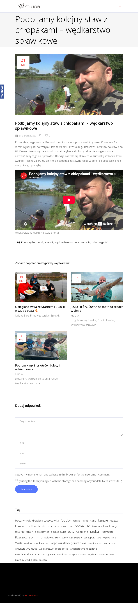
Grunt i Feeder (106, 320)
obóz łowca (93, 526)
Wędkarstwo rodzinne (27, 383)
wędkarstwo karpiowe (83, 325)
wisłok (28, 543)
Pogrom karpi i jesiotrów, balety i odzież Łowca (37, 367)
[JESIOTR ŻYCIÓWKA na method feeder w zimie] (97, 287)
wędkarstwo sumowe (101, 554)
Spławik (55, 315)
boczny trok (23, 520)
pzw (71, 531)
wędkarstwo (41, 543)
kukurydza (30, 242)
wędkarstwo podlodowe (53, 548)
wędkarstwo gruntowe (68, 543)
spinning (36, 537)
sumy (65, 537)
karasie (76, 520)
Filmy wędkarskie (40, 315)
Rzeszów (21, 537)
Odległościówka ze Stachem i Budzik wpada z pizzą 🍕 (40, 309)
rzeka (94, 532)
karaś (85, 520)
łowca (43, 559)
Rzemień (107, 531)
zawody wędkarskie (26, 560)
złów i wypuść (99, 242)
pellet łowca (42, 532)
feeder (66, 520)
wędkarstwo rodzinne (67, 242)
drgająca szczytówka (45, 520)
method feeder (37, 526)
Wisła (18, 543)
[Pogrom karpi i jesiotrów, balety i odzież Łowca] (41, 345)
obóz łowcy (109, 526)
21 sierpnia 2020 (27, 135)
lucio (18, 315)
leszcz (114, 520)
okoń (29, 531)
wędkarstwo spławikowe (71, 554)
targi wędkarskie (106, 537)
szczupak (75, 537)
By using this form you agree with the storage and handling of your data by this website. (70, 481)
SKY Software (31, 595)
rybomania (82, 532)
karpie (103, 520)
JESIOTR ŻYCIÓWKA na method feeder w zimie (97, 309)
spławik (49, 242)
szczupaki (89, 537)
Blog (26, 315)
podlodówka (58, 531)
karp (93, 520)
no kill (40, 242)
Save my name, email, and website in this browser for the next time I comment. (64, 474)
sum (57, 537)
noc (70, 526)
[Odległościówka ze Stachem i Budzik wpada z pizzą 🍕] (41, 287)
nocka (79, 526)
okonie (20, 531)
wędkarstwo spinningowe (35, 554)
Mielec (64, 526)
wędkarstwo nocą (26, 548)
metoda (53, 526)
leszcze (20, 526)
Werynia (85, 242)
